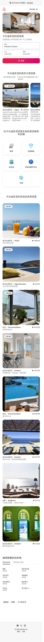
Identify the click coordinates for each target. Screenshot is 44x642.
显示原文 (30, 3)
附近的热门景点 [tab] (18, 562)
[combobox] (21, 46)
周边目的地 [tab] (6, 562)
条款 (23, 631)
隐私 (18, 631)
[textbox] (11, 54)
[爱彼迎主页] (4, 9)
